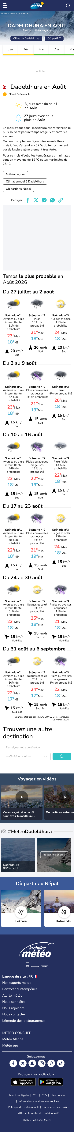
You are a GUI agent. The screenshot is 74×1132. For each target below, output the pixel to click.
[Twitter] (23, 1063)
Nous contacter (13, 1014)
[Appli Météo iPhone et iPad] (23, 1082)
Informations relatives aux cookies (39, 1101)
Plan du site (58, 1095)
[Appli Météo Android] (50, 1082)
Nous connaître (13, 1001)
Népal (12, 13)
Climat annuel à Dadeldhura (25, 181)
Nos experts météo (16, 982)
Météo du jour (15, 174)
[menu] (6, 6)
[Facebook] (13, 1063)
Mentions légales (19, 1095)
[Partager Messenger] (44, 200)
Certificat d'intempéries (20, 989)
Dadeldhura (23, 13)
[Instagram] (42, 1063)
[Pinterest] (51, 1063)
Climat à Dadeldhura (26, 38)
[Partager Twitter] (36, 200)
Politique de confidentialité (23, 1107)
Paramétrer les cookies (56, 1107)
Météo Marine (12, 1039)
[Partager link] (60, 200)
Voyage (4, 13)
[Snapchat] (32, 1063)
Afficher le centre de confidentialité (38, 1113)
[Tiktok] (61, 1063)
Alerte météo (12, 995)
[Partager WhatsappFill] (52, 200)
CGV (44, 1095)
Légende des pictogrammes (23, 1020)
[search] (68, 6)
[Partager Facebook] (27, 200)
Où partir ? (54, 38)
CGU (35, 1095)
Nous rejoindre (13, 1008)
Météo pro (10, 1045)
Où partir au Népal (18, 189)
